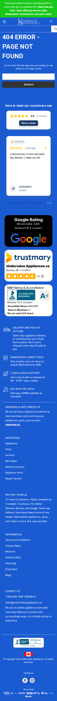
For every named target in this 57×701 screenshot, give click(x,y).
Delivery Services (14, 467)
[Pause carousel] (28, 207)
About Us (10, 551)
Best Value (11, 461)
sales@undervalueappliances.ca (23, 602)
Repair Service (13, 478)
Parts (8, 449)
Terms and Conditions (17, 540)
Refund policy (13, 557)
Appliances (11, 443)
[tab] (7, 203)
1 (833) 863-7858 (14, 596)
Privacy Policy (13, 545)
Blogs (8, 575)
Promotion (11, 569)
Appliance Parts (14, 472)
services (10, 455)
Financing (10, 563)
